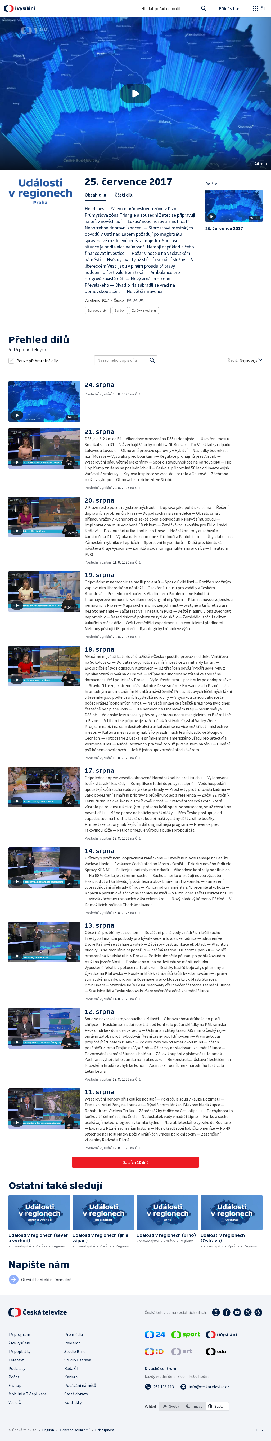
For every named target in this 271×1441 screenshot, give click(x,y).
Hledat (203, 8)
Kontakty (73, 1402)
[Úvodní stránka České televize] (38, 1312)
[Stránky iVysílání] (221, 1336)
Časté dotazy (76, 1393)
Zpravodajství (98, 310)
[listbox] (194, 1406)
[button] (135, 93)
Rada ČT (71, 1368)
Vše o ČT (16, 1402)
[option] (171, 1406)
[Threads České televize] (258, 1312)
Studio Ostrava (77, 1360)
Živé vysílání (19, 1343)
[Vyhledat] (152, 360)
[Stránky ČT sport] (185, 1336)
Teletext (16, 1360)
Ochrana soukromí (74, 1429)
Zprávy (120, 310)
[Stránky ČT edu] (216, 1353)
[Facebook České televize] (226, 1312)
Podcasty (16, 1368)
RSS (259, 1429)
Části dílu (124, 195)
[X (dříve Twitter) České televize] (247, 1312)
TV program (19, 1334)
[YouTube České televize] (237, 1312)
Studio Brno (75, 1351)
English (48, 1429)
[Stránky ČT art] (181, 1353)
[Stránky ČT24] (155, 1336)
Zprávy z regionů (144, 310)
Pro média (73, 1334)
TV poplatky (19, 1351)
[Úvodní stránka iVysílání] (24, 8)
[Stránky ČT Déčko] (154, 1353)
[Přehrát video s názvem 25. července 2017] (135, 93)
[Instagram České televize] (216, 1312)
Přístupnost (104, 1429)
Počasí (14, 1376)
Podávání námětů (80, 1385)
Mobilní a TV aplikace (27, 1393)
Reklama (72, 1343)
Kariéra (71, 1376)
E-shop (14, 1385)
